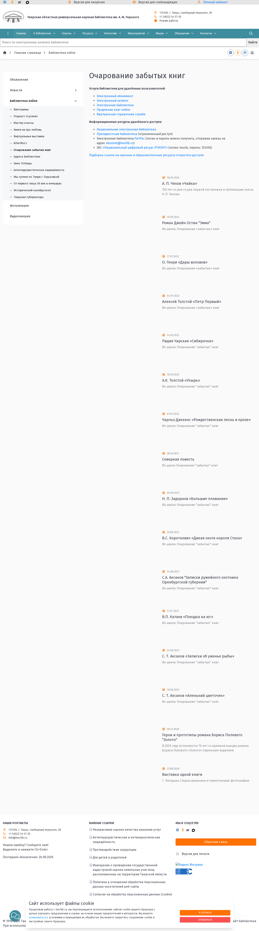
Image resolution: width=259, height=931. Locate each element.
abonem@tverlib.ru (119, 143)
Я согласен (205, 912)
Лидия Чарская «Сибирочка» (187, 341)
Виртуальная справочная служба (121, 114)
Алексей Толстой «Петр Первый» (191, 301)
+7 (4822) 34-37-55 (170, 16)
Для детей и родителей (109, 857)
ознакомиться (37, 917)
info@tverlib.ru (18, 837)
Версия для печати (195, 854)
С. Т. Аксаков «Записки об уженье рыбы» (198, 656)
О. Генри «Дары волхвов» (185, 262)
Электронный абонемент (115, 96)
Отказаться (205, 919)
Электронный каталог (112, 100)
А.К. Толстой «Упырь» (181, 380)
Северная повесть (178, 459)
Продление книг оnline (113, 110)
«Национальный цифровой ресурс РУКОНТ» (135, 147)
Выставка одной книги (182, 774)
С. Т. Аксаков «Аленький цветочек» (193, 695)
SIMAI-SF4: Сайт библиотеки (236, 921)
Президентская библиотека (117, 134)
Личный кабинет (215, 2)
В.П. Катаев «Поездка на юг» (187, 616)
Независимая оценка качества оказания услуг (127, 829)
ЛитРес (139, 138)
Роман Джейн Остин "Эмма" (186, 223)
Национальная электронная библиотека (126, 129)
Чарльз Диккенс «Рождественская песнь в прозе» (206, 419)
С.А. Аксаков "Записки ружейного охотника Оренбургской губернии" (200, 579)
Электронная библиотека (115, 105)
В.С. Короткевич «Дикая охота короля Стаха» (202, 538)
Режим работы (168, 20)
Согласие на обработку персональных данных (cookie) (132, 894)
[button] (15, 916)
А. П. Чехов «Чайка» (179, 183)
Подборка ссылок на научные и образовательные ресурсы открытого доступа (146, 155)
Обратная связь (216, 842)
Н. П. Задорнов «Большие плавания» (195, 498)
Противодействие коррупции (114, 849)
